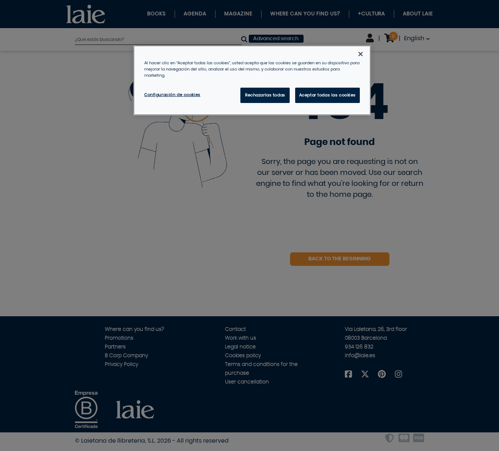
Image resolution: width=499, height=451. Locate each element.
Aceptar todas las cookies (327, 95)
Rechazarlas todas (265, 95)
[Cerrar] (361, 54)
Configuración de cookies (172, 95)
